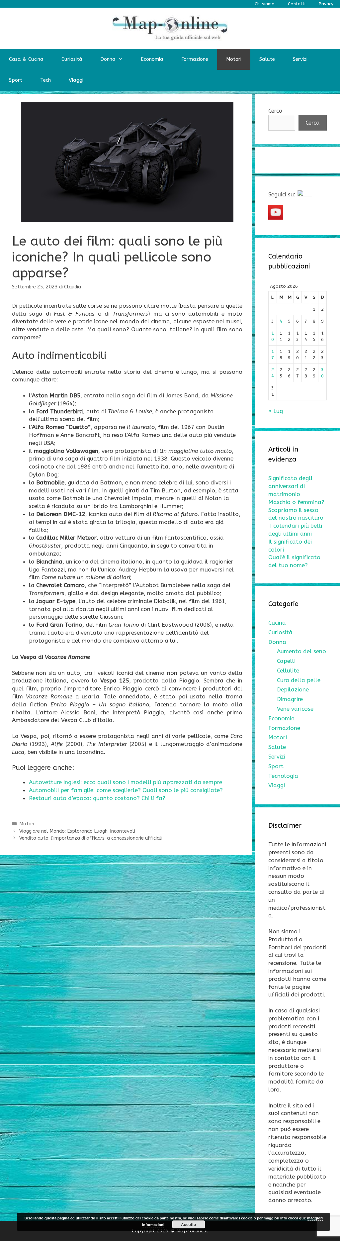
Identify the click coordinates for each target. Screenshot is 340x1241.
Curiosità (71, 59)
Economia (152, 59)
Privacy (326, 3)
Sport (15, 80)
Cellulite (288, 670)
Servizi (300, 59)
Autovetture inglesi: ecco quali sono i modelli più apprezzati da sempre (125, 782)
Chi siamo (265, 3)
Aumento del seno (301, 651)
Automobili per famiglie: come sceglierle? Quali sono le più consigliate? (126, 790)
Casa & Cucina (26, 59)
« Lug (275, 411)
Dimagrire (290, 699)
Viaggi (76, 80)
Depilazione (293, 689)
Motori (233, 59)
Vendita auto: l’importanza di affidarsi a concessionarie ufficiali (90, 838)
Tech (45, 80)
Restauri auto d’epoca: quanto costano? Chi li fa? (97, 798)
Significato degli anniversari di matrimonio (290, 486)
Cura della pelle (298, 680)
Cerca (275, 110)
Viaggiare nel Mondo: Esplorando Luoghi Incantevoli (77, 831)
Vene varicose (295, 708)
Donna (108, 59)
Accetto (188, 1224)
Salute (267, 59)
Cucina (277, 622)
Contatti (296, 3)
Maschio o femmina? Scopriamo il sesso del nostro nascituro (296, 510)
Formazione (194, 59)
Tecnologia (283, 776)
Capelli (286, 661)
